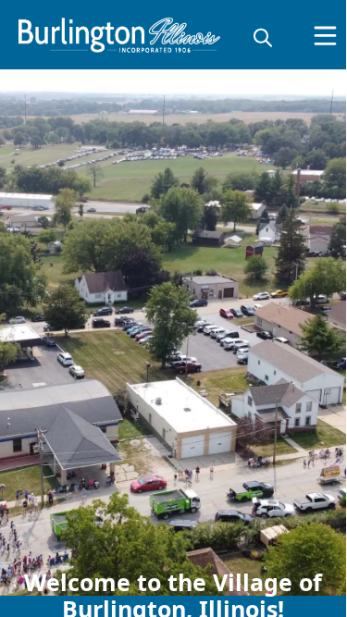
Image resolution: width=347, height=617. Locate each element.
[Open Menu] (325, 35)
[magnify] (262, 37)
